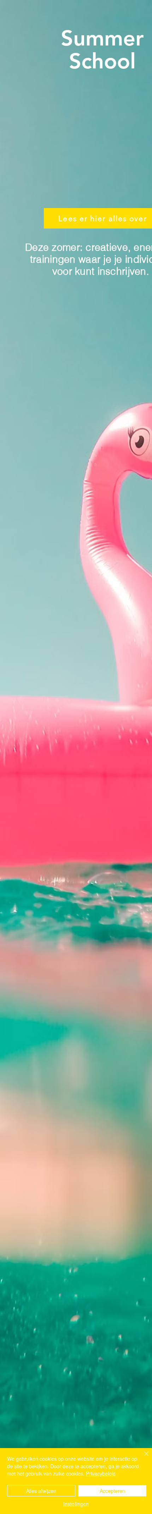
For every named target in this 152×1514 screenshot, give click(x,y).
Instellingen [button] (76, 1503)
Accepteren (112, 1490)
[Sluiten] (142, 1457)
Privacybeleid (101, 1473)
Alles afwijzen (41, 1490)
